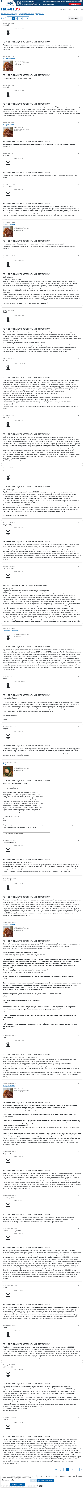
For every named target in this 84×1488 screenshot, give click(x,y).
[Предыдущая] (8, 18)
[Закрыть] (35, 1477)
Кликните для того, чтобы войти (42, 1481)
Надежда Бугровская (11, 630)
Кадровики (40, 14)
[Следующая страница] (24, 18)
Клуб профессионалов (26, 14)
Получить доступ (17, 1484)
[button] (81, 9)
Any (4, 764)
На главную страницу (8, 14)
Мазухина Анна (9, 58)
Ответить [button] (74, 18)
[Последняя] (27, 18)
